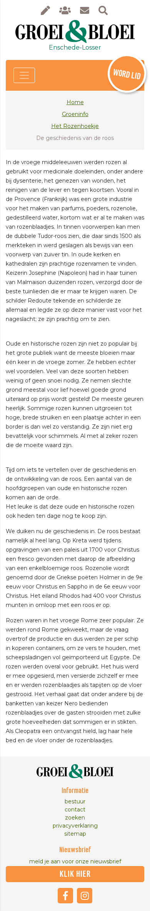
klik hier (75, 874)
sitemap (75, 833)
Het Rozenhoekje (75, 126)
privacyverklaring (75, 825)
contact (75, 809)
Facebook (65, 895)
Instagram (84, 895)
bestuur (75, 801)
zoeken (75, 817)
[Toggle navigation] (24, 75)
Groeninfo (75, 114)
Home (75, 102)
